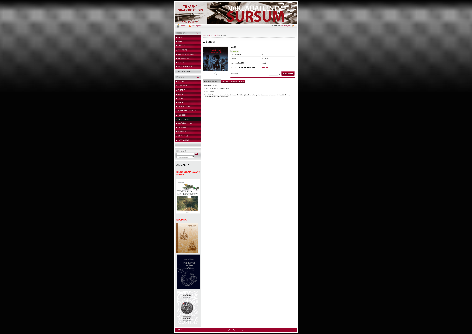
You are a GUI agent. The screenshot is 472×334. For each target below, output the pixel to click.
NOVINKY (181, 94)
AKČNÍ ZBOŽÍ (182, 86)
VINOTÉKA (181, 90)
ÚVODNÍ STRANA (184, 71)
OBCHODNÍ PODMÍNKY (186, 54)
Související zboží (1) (237, 81)
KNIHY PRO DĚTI (183, 119)
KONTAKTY (181, 46)
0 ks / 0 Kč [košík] (285, 26)
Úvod (204, 35)
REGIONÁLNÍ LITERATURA (187, 111)
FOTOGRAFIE (182, 50)
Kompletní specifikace (212, 81)
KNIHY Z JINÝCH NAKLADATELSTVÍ (182, 136)
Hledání (180, 151)
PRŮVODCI (181, 115)
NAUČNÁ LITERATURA (185, 123)
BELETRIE (181, 82)
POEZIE (180, 102)
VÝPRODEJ (182, 132)
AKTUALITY (182, 62)
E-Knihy (180, 98)
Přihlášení (183, 26)
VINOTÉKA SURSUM (185, 67)
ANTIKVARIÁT (182, 127)
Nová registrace (197, 26)
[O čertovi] (216, 61)
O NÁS (180, 42)
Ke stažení (225, 81)
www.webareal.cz (199, 330)
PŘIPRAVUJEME (183, 140)
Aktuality (180, 37)
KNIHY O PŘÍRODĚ (184, 107)
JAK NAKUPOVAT (184, 58)
